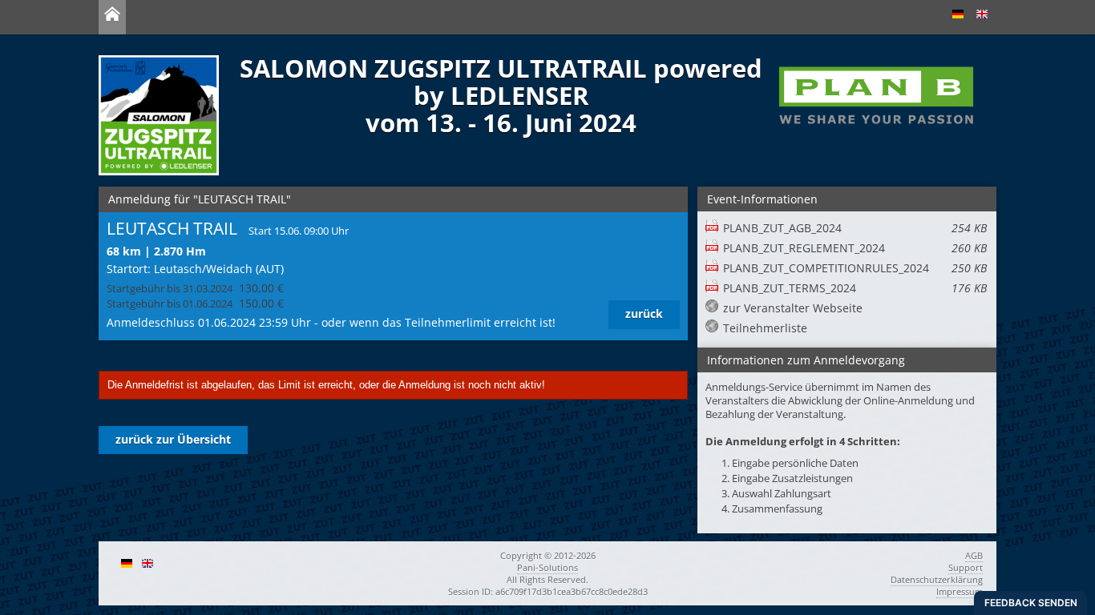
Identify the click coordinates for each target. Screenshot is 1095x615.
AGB (974, 555)
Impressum (959, 591)
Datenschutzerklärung (937, 579)
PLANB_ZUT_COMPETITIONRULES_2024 (855, 267)
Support (965, 567)
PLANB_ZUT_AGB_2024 (855, 227)
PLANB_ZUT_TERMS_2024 (855, 287)
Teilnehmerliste (765, 328)
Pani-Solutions (547, 567)
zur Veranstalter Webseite (793, 308)
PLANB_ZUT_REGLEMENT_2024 (855, 247)
